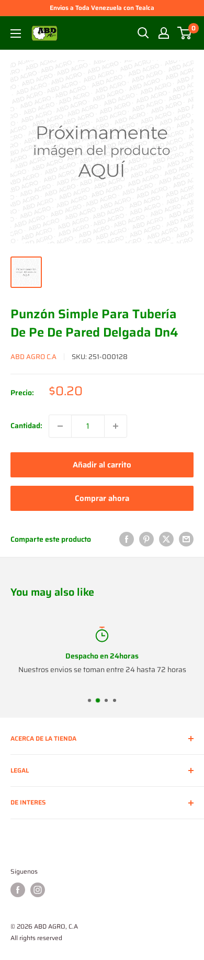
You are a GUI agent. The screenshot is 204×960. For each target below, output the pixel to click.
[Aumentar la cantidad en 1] (116, 426)
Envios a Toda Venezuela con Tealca (102, 8)
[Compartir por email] (186, 539)
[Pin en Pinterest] (146, 539)
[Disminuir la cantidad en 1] (60, 426)
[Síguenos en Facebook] (17, 890)
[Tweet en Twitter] (166, 539)
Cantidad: (26, 425)
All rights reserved (36, 938)
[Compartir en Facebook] (126, 539)
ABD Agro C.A (33, 356)
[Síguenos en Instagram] (37, 890)
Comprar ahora (102, 498)
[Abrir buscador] (143, 33)
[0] (184, 33)
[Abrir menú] (15, 33)
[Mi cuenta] (163, 33)
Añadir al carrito (102, 465)
